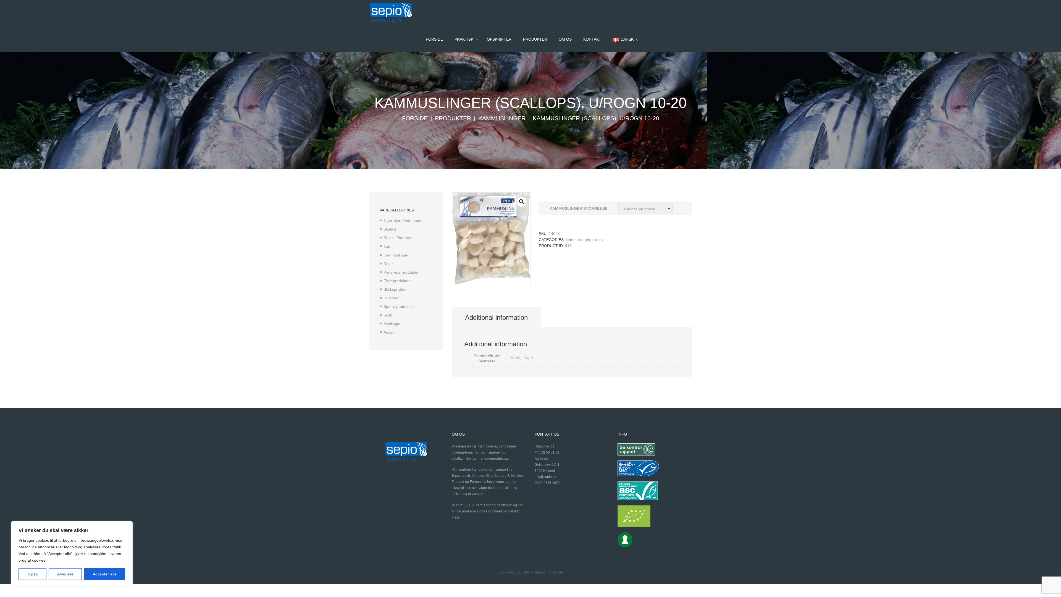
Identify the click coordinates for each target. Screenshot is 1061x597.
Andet (389, 332)
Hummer (391, 298)
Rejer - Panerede (399, 237)
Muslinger (392, 323)
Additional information (496, 317)
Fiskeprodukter (397, 281)
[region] (72, 553)
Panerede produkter (401, 272)
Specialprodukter (398, 306)
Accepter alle (105, 574)
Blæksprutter (395, 289)
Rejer (388, 263)
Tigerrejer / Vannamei (402, 220)
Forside (415, 118)
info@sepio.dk (545, 477)
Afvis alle (65, 574)
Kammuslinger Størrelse (578, 208)
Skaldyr (598, 239)
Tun (387, 246)
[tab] (496, 317)
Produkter (453, 118)
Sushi (388, 315)
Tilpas (32, 574)
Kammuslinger (502, 118)
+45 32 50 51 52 (547, 452)
